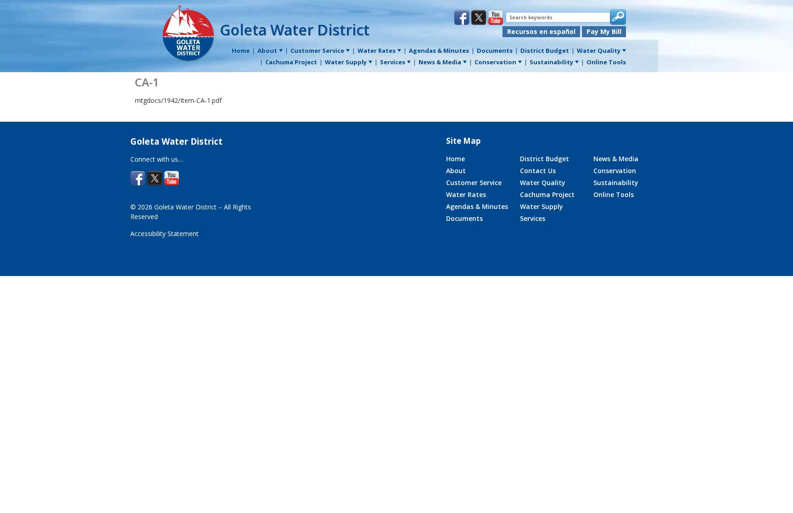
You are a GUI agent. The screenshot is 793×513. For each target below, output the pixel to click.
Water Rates (466, 194)
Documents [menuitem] (495, 50)
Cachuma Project (547, 194)
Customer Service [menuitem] (317, 50)
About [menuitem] (267, 50)
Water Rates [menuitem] (376, 50)
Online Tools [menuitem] (606, 62)
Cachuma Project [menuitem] (291, 62)
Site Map (463, 140)
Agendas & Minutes (477, 206)
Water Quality (542, 182)
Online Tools (613, 194)
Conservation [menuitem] (495, 62)
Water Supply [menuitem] (346, 62)
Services (532, 218)
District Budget (544, 158)
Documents (464, 218)
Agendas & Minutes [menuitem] (439, 50)
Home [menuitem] (241, 50)
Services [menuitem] (392, 62)
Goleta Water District (294, 29)
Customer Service (474, 182)
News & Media (615, 158)
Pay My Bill (603, 31)
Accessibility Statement (164, 233)
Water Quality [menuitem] (598, 50)
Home (455, 158)
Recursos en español (541, 31)
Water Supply (541, 206)
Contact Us (538, 170)
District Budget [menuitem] (544, 50)
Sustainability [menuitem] (551, 62)
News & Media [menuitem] (440, 62)
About (456, 170)
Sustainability (615, 182)
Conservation (614, 170)
